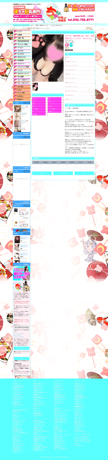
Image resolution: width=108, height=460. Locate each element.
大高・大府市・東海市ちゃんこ (41, 436)
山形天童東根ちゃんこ (18, 385)
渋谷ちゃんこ (36, 408)
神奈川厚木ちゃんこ (18, 431)
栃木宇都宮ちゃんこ (18, 424)
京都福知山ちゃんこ (59, 447)
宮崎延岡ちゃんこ (79, 429)
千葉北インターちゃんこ (39, 403)
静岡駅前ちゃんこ (37, 433)
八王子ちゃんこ (37, 412)
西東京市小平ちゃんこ (39, 404)
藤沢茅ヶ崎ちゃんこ (18, 450)
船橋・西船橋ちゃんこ (39, 413)
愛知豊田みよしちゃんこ (39, 440)
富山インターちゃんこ (59, 389)
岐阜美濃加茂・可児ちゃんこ (40, 447)
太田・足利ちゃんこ (38, 387)
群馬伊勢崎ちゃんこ (18, 448)
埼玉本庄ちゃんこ (17, 434)
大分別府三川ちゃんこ (80, 431)
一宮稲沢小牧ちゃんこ (39, 425)
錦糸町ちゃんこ (17, 438)
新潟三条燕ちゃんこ (59, 403)
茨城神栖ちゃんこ (37, 390)
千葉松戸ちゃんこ (17, 447)
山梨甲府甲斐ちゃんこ (59, 394)
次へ (84, 173)
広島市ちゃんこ (78, 404)
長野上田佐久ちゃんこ (59, 401)
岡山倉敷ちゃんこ (79, 413)
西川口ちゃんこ (17, 411)
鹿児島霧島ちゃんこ (80, 390)
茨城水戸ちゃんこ (17, 415)
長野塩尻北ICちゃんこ (59, 399)
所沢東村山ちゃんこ (38, 385)
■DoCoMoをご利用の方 (19, 333)
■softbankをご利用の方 (19, 336)
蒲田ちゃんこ (36, 410)
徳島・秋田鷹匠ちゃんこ (81, 397)
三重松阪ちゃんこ (37, 441)
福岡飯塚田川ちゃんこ (80, 406)
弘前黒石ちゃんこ (17, 390)
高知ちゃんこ (78, 412)
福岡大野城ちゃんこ (80, 410)
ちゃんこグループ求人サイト (82, 438)
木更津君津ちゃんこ (18, 436)
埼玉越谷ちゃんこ (17, 452)
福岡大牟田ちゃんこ (80, 422)
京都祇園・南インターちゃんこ (61, 410)
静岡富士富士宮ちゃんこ (39, 450)
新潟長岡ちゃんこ (58, 390)
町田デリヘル (17, 133)
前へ (42, 173)
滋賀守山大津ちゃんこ (59, 440)
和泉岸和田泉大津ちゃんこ (60, 417)
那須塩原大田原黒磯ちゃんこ (40, 392)
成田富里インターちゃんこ (19, 420)
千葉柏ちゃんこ (37, 399)
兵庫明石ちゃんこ (58, 427)
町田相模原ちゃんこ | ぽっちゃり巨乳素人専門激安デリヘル (57, 457)
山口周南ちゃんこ (79, 403)
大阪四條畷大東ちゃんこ (60, 443)
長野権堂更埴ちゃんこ (59, 396)
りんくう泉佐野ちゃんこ (60, 431)
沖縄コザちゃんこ (79, 424)
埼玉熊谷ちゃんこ (17, 425)
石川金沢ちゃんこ (58, 387)
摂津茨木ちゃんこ (58, 438)
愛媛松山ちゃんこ (79, 383)
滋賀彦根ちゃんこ (58, 408)
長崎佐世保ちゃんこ (80, 387)
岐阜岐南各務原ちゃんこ (39, 438)
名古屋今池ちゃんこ (38, 420)
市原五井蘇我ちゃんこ (39, 401)
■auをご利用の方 (17, 335)
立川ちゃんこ (16, 413)
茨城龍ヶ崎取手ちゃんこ (39, 383)
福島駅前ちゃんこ (17, 403)
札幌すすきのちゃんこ (18, 397)
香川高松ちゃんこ (79, 392)
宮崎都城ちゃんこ (79, 399)
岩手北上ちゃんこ (17, 396)
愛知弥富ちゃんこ (37, 427)
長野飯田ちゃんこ (58, 392)
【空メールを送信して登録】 (21, 348)
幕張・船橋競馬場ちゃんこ (40, 397)
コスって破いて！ (79, 445)
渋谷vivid (77, 443)
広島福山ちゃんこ (79, 394)
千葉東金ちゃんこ (17, 440)
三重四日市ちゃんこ (38, 429)
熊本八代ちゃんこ (79, 417)
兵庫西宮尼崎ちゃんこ (59, 445)
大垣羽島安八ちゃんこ (39, 424)
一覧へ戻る (63, 173)
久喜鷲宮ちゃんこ (37, 389)
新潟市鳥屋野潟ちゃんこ (60, 397)
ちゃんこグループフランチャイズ (83, 440)
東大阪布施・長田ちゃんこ (60, 418)
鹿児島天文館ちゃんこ (80, 385)
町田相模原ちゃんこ (18, 429)
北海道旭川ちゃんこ (18, 394)
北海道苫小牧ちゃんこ (18, 404)
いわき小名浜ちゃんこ (18, 392)
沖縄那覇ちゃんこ (79, 401)
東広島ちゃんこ (78, 415)
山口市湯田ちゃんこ (80, 427)
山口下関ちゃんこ (79, 408)
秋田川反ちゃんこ (17, 389)
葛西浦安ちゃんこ (37, 394)
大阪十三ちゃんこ (58, 433)
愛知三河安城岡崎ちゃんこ (40, 422)
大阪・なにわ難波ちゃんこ (60, 448)
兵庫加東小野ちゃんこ (59, 441)
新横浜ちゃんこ (37, 396)
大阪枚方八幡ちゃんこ (59, 436)
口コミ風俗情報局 (24, 133)
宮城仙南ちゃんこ (17, 383)
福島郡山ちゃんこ (17, 401)
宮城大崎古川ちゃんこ (18, 387)
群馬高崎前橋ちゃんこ (18, 422)
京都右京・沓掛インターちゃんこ (62, 434)
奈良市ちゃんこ (58, 424)
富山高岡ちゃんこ (58, 385)
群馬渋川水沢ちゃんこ (18, 441)
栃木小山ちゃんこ (17, 427)
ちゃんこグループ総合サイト (82, 436)
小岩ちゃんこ (36, 406)
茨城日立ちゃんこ (37, 415)
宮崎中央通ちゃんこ (80, 419)
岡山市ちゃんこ (78, 420)
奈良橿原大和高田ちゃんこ (60, 413)
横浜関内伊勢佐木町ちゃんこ (20, 410)
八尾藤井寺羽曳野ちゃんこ (60, 422)
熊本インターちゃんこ (80, 389)
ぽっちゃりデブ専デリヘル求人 (82, 441)
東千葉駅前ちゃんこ (18, 417)
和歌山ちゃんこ (58, 411)
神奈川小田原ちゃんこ (18, 445)
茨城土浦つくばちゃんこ (19, 443)
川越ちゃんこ (16, 418)
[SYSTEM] (21, 41)
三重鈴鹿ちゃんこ (37, 443)
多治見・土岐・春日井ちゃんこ (41, 431)
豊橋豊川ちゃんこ (37, 434)
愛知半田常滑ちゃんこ (39, 445)
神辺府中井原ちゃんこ (80, 426)
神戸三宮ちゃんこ (58, 425)
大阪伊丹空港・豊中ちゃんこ (61, 415)
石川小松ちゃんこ (58, 383)
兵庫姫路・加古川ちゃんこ (60, 420)
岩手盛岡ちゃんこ (17, 399)
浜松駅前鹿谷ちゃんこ (39, 448)
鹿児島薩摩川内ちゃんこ (81, 396)
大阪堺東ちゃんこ (58, 429)
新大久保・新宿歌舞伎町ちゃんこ (21, 433)
